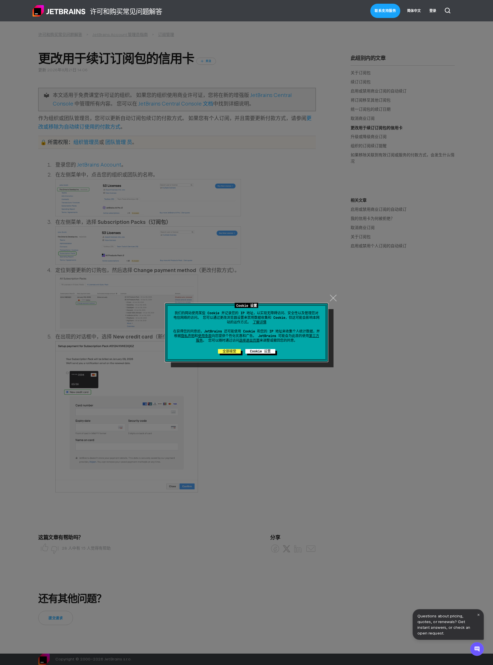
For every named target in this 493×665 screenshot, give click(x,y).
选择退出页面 (249, 340)
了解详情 (259, 322)
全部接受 (229, 351)
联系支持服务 (385, 11)
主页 (59, 11)
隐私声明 (188, 336)
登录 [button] (432, 11)
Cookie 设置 (260, 351)
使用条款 (205, 336)
